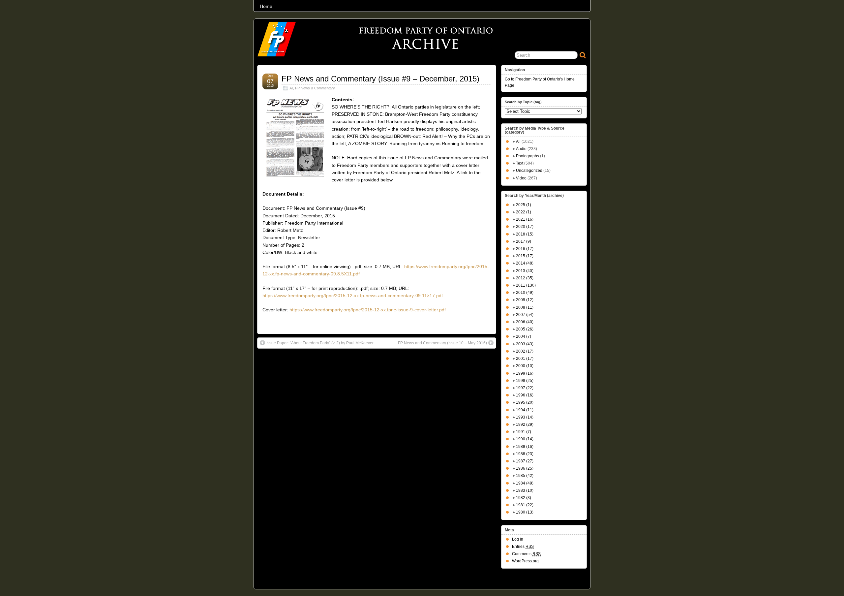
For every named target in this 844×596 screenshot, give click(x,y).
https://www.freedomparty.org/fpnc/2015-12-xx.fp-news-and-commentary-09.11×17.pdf (352, 295)
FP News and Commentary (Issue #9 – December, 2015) (380, 78)
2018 (524, 234)
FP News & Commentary (315, 88)
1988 (524, 454)
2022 (523, 212)
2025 (523, 205)
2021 (524, 219)
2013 (524, 270)
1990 (524, 439)
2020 (524, 226)
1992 (524, 424)
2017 (523, 241)
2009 (524, 300)
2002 (524, 351)
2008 (524, 307)
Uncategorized (529, 170)
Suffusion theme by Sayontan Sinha (557, 579)
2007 (524, 314)
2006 (524, 322)
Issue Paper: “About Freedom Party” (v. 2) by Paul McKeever (320, 343)
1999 (524, 373)
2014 (524, 263)
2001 (524, 358)
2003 (524, 344)
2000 (524, 365)
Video (521, 178)
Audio (521, 148)
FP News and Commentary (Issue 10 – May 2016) (442, 343)
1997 (524, 388)
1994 (524, 410)
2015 (524, 256)
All (291, 88)
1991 (523, 431)
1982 (523, 497)
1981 (524, 505)
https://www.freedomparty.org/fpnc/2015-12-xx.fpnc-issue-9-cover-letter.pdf (367, 309)
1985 (524, 475)
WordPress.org (525, 561)
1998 (524, 380)
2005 (524, 329)
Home (266, 6)
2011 (526, 285)
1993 (524, 417)
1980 (524, 512)
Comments (526, 553)
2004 (523, 336)
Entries (523, 546)
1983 (524, 490)
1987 (524, 461)
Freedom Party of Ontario (290, 579)
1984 (524, 483)
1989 (524, 446)
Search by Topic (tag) (523, 102)
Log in (517, 539)
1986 (524, 468)
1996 (524, 395)
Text (519, 163)
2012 (524, 278)
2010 (524, 292)
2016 (524, 248)
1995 (524, 402)
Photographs (527, 156)
